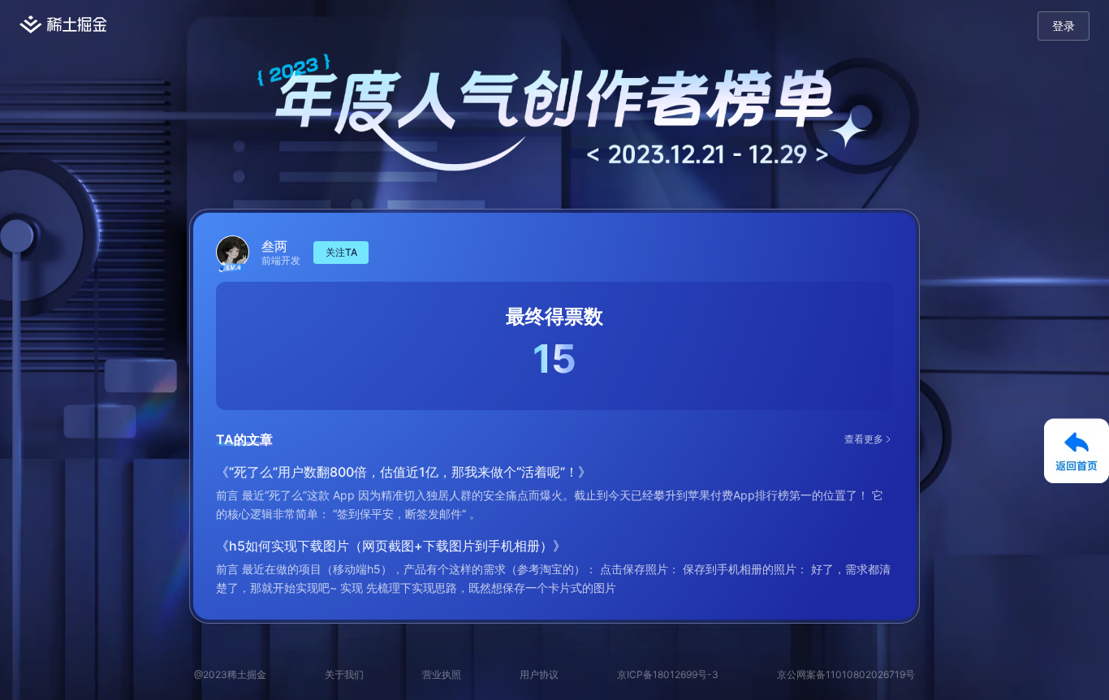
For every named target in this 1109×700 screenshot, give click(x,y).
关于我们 (344, 674)
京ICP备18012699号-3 (667, 674)
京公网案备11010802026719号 (846, 674)
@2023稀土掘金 (230, 674)
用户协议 (539, 674)
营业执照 (441, 674)
